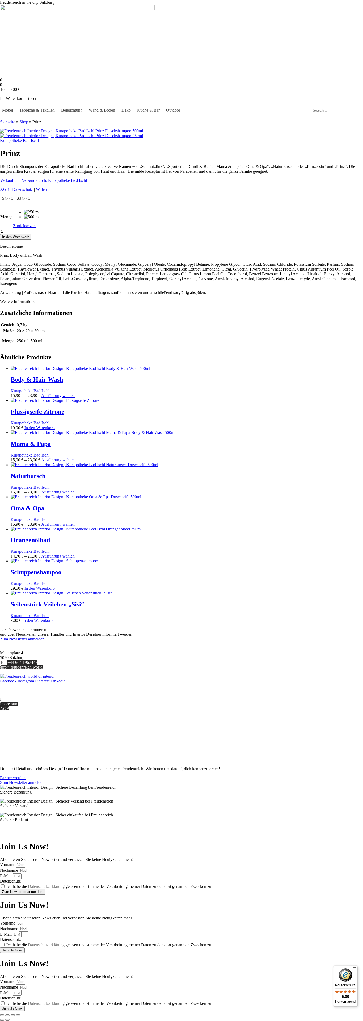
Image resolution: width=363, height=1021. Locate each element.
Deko (126, 110)
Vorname (8, 864)
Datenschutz (22, 189)
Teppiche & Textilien (37, 110)
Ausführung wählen (58, 395)
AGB (4, 189)
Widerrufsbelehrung (16, 741)
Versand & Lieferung (17, 731)
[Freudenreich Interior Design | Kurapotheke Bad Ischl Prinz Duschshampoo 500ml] (71, 131)
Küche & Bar (148, 110)
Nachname (9, 870)
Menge (6, 216)
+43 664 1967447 (22, 662)
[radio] (32, 212)
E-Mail (6, 876)
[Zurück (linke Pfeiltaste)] (2, 1020)
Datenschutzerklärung (46, 886)
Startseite (7, 122)
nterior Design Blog (18, 699)
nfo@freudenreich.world (22, 667)
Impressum (9, 704)
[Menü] (354, 968)
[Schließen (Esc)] (18, 1015)
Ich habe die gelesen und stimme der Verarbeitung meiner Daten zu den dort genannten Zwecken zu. (109, 886)
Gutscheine (9, 726)
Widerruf (43, 189)
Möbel (7, 110)
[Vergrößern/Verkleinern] (2, 1015)
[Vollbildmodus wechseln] (7, 1015)
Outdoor (173, 110)
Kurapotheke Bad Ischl (19, 140)
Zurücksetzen (24, 225)
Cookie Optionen (14, 746)
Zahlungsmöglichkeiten (19, 736)
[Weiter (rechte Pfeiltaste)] (7, 1020)
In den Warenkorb (15, 237)
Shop (23, 122)
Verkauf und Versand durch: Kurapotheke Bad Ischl (43, 180)
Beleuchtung (71, 110)
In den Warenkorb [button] (39, 427)
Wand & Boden (102, 110)
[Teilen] (13, 1015)
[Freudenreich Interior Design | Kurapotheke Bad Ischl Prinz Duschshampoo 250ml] (71, 135)
